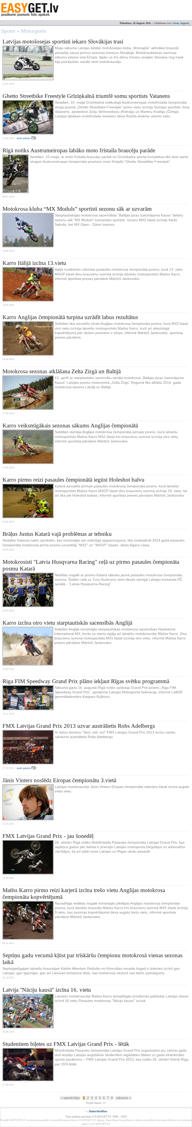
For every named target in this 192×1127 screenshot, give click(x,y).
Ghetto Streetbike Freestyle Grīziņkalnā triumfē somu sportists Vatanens (86, 96)
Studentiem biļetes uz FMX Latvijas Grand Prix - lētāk (65, 1044)
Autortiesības (97, 1111)
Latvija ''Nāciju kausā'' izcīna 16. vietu (46, 990)
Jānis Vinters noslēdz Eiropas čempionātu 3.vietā (59, 780)
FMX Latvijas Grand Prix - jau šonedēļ (48, 836)
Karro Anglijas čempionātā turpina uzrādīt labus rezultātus (70, 317)
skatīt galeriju (24, 138)
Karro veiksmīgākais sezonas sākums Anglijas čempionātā (70, 425)
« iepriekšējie (70, 1098)
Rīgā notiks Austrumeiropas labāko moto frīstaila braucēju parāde (78, 150)
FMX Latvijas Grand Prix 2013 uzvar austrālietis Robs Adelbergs (78, 726)
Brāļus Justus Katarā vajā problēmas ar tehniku (57, 534)
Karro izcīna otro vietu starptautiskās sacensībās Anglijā (67, 623)
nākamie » (123, 1098)
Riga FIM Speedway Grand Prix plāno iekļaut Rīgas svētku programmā (85, 681)
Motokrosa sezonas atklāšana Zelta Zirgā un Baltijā (61, 371)
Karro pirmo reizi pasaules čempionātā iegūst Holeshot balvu (73, 480)
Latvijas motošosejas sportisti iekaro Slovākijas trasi (62, 41)
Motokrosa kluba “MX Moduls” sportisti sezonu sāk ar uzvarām (77, 209)
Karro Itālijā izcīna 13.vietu (34, 263)
